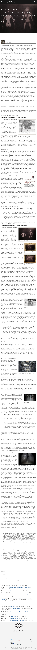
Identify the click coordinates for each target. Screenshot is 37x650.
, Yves (3, 611)
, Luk (4, 620)
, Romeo (4, 590)
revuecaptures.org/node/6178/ (29, 574)
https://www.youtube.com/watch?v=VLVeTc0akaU (19, 585)
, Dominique (4, 608)
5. (1, 555)
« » (13, 584)
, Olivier (3, 618)
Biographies (17, 579)
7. (1, 562)
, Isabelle (4, 594)
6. (1, 557)
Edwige (9, 598)
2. (1, 542)
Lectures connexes (26, 579)
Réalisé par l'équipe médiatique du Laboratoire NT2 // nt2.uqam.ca (18, 648)
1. (1, 533)
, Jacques (4, 606)
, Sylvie (3, 602)
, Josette (3, 598)
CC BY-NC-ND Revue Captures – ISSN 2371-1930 (18, 647)
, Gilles (3, 592)
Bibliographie (10, 579)
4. (1, 550)
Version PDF (18, 580)
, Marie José (4, 616)
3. (1, 543)
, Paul (3, 587)
